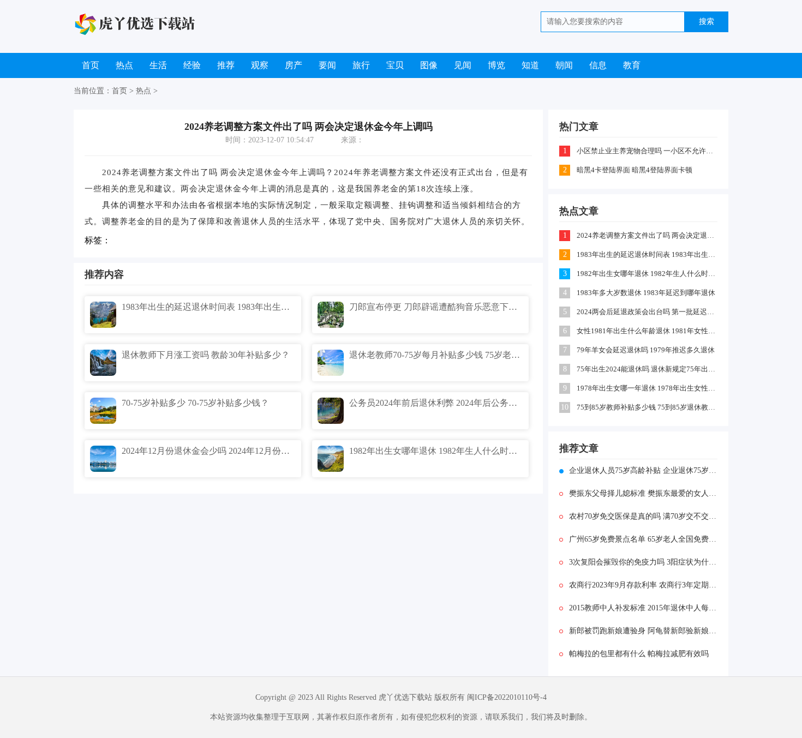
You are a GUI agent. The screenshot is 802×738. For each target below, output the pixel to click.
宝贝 (395, 65)
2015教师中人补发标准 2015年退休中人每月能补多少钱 (643, 608)
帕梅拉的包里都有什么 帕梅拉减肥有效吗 (639, 654)
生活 (158, 65)
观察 (259, 65)
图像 (429, 65)
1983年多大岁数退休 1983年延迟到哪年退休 (646, 293)
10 (564, 407)
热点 (124, 65)
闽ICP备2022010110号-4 (507, 697)
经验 (192, 65)
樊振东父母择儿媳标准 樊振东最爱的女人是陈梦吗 (643, 493)
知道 (530, 65)
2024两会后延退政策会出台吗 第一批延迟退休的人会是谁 (648, 312)
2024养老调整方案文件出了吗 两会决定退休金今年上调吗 (648, 235)
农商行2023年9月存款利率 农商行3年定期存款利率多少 (643, 585)
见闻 (462, 65)
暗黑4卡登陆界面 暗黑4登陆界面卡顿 (634, 170)
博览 (496, 65)
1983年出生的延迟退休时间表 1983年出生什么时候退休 (648, 254)
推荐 (226, 65)
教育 (632, 65)
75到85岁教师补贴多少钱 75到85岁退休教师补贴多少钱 (648, 407)
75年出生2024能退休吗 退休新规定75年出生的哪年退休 (648, 369)
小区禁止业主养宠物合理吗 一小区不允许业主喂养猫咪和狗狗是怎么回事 (648, 151)
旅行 (361, 65)
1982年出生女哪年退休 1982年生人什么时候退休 (648, 273)
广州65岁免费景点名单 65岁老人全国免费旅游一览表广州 (643, 539)
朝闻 (564, 65)
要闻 (327, 65)
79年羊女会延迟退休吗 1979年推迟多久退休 (646, 350)
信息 (598, 65)
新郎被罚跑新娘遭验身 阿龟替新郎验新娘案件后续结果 (643, 631)
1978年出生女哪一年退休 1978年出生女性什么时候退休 (648, 388)
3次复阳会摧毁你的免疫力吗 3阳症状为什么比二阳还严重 (643, 562)
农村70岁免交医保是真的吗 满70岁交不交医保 (643, 516)
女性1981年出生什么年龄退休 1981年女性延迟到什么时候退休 (648, 331)
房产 (293, 65)
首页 (90, 65)
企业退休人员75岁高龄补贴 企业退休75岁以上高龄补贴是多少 (643, 470)
